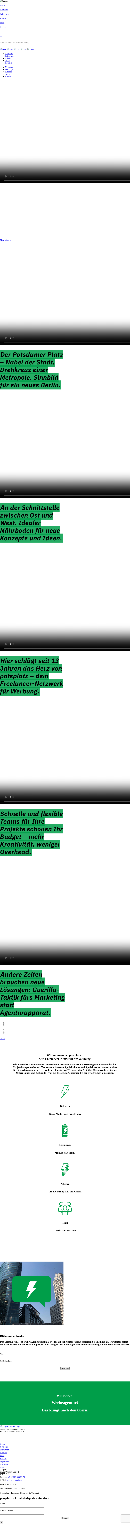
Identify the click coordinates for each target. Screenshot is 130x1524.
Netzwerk (4, 10)
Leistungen (4, 14)
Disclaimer (4, 1464)
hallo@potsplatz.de (14, 1480)
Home (2, 5)
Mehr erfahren (5, 240)
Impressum (4, 1461)
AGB (2, 1467)
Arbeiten (3, 18)
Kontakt (3, 27)
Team (2, 23)
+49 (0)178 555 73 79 (16, 1477)
